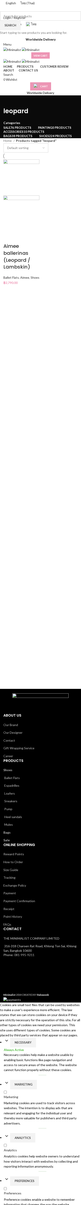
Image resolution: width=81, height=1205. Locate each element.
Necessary (23, 1042)
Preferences (24, 1181)
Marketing (23, 1084)
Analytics (23, 1138)
